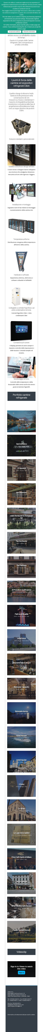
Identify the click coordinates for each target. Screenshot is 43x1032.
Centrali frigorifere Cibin (19, 313)
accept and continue (14, 31)
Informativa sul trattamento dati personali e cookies (21, 1014)
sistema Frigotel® (24, 387)
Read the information (29, 31)
